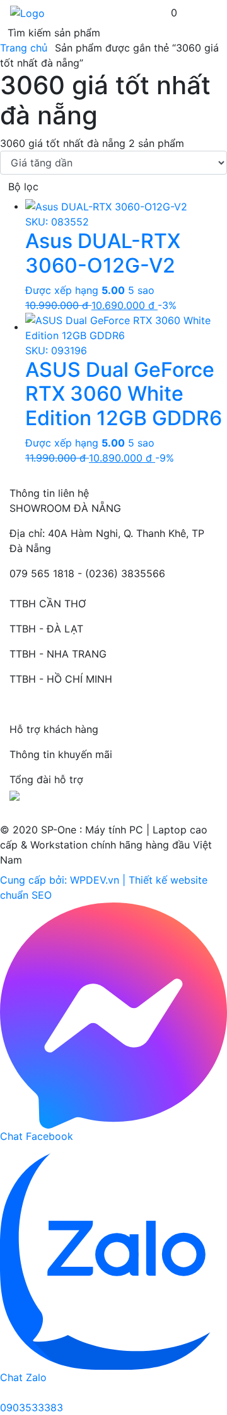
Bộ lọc (23, 186)
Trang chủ (23, 47)
